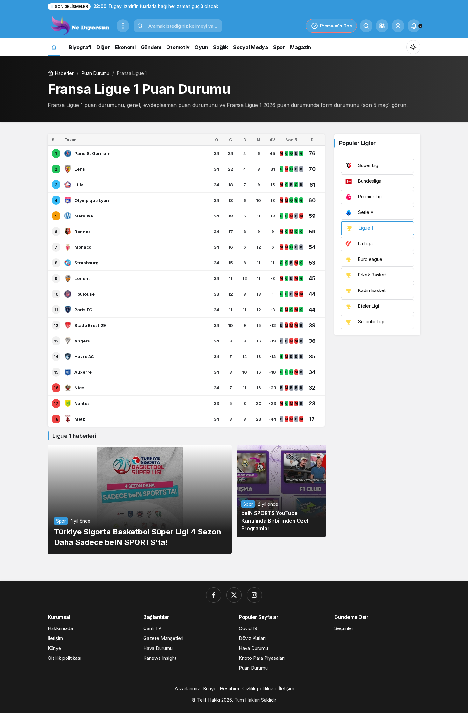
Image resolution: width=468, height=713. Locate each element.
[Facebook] (213, 595)
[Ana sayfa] (54, 47)
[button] (382, 25)
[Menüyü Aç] (123, 25)
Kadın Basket (371, 290)
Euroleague (369, 259)
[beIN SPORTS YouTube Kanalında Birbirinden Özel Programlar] (281, 491)
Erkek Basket (371, 274)
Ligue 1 (365, 228)
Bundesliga (369, 181)
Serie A (365, 212)
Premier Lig (369, 196)
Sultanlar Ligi (370, 321)
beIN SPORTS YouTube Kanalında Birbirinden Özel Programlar (274, 521)
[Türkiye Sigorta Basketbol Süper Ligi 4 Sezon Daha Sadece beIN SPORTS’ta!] (140, 499)
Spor (61, 521)
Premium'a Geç (336, 25)
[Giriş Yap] (398, 25)
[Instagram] (254, 595)
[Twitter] (234, 595)
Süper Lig (367, 165)
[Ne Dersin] (79, 25)
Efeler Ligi (368, 306)
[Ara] (366, 25)
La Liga (365, 243)
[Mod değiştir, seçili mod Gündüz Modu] (413, 47)
